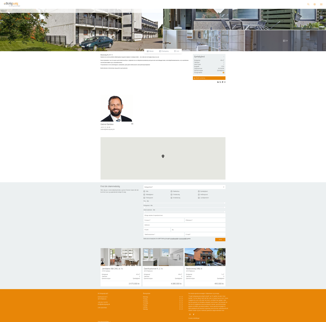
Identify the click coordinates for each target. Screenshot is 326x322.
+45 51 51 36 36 (105, 127)
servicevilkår (183, 238)
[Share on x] (220, 82)
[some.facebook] (193, 314)
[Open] (224, 187)
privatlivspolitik (174, 238)
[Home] (83, 4)
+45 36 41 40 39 (103, 302)
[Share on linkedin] (218, 82)
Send (220, 239)
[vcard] (132, 124)
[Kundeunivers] (314, 4)
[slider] (144, 203)
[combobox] (183, 188)
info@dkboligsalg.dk (104, 304)
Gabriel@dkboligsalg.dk (108, 129)
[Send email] (224, 82)
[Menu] (321, 4)
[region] (163, 158)
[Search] (308, 4)
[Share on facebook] (222, 82)
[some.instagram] (189, 314)
